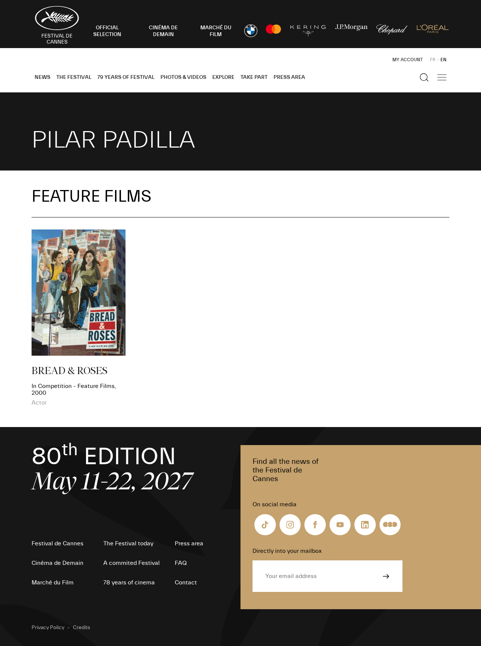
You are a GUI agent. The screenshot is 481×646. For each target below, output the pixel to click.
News (42, 77)
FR (433, 59)
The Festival (73, 77)
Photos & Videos (183, 77)
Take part (254, 77)
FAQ (181, 563)
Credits (81, 628)
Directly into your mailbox (287, 551)
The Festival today (128, 543)
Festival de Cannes (57, 543)
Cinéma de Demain (57, 563)
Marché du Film (53, 582)
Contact (186, 582)
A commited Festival (131, 563)
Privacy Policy (48, 628)
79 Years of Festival (125, 77)
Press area (289, 77)
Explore (223, 77)
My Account (407, 59)
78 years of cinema (129, 582)
